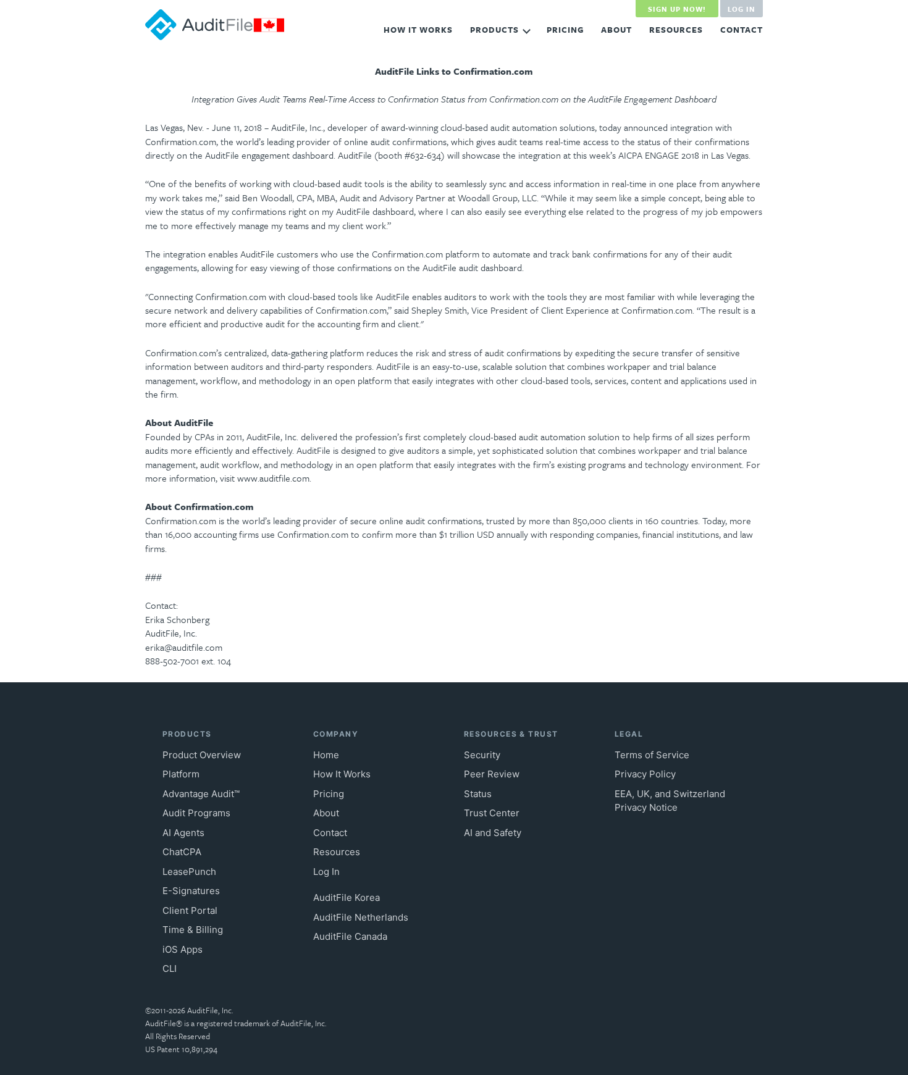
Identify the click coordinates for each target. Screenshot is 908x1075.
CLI (169, 968)
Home (326, 755)
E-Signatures (191, 891)
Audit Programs (196, 813)
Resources (676, 29)
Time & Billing (192, 929)
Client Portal (189, 910)
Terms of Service (652, 755)
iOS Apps (182, 949)
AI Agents (183, 833)
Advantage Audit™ (201, 794)
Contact (741, 29)
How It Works (418, 29)
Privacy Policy (645, 774)
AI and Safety (492, 833)
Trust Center (491, 813)
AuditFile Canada (350, 936)
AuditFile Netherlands (360, 917)
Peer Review (491, 774)
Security (482, 755)
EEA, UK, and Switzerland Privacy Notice (670, 801)
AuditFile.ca (214, 24)
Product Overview (201, 755)
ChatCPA (181, 852)
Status (478, 794)
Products (494, 29)
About (616, 29)
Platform (181, 774)
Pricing (565, 29)
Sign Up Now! (677, 9)
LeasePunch (189, 871)
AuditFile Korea (346, 897)
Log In (741, 9)
